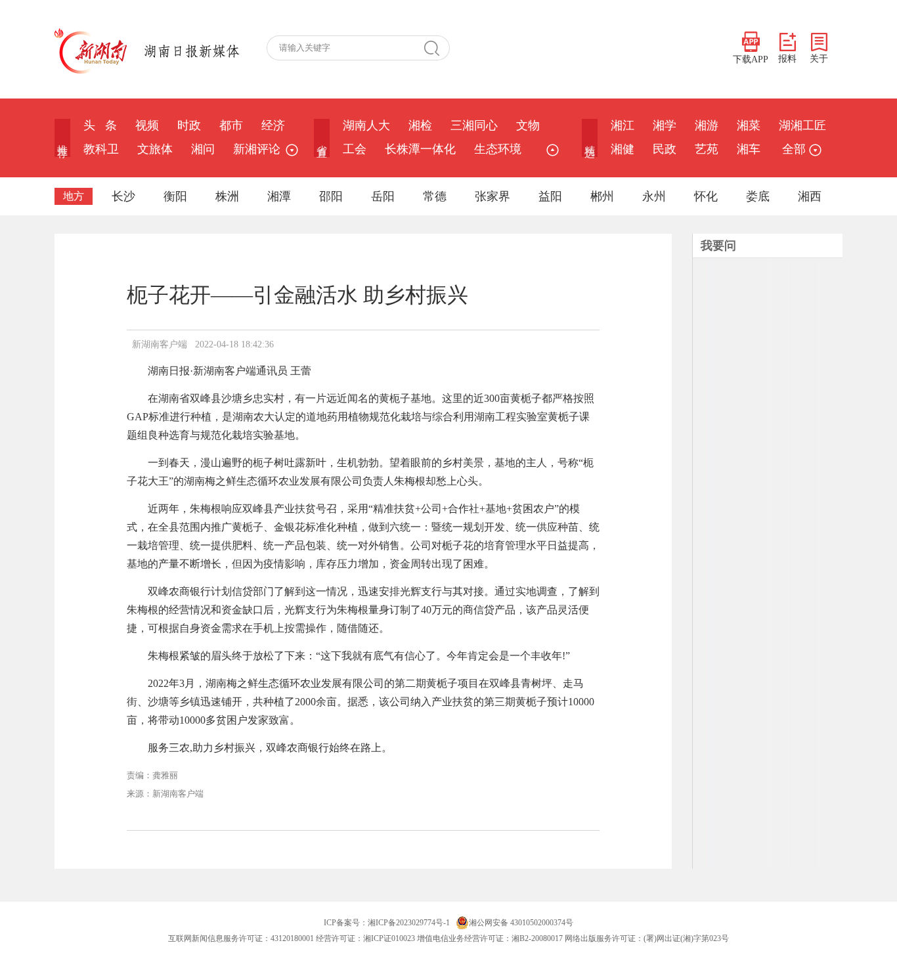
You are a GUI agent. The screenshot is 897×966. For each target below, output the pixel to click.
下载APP (750, 59)
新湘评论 (256, 149)
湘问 (203, 149)
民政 (664, 149)
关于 (819, 59)
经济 (273, 125)
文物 (528, 125)
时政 (189, 125)
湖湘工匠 (802, 125)
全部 (794, 149)
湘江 (622, 125)
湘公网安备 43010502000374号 (521, 922)
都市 (231, 125)
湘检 (420, 125)
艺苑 (706, 149)
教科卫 (101, 149)
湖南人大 (366, 125)
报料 (787, 59)
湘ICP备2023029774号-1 (409, 922)
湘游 (706, 125)
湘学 (664, 125)
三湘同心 (474, 125)
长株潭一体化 (420, 149)
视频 (147, 125)
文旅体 (155, 149)
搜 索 (437, 47)
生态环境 (497, 149)
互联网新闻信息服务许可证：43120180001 (241, 938)
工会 (354, 149)
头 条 (100, 125)
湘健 (622, 149)
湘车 (748, 149)
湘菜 (748, 125)
